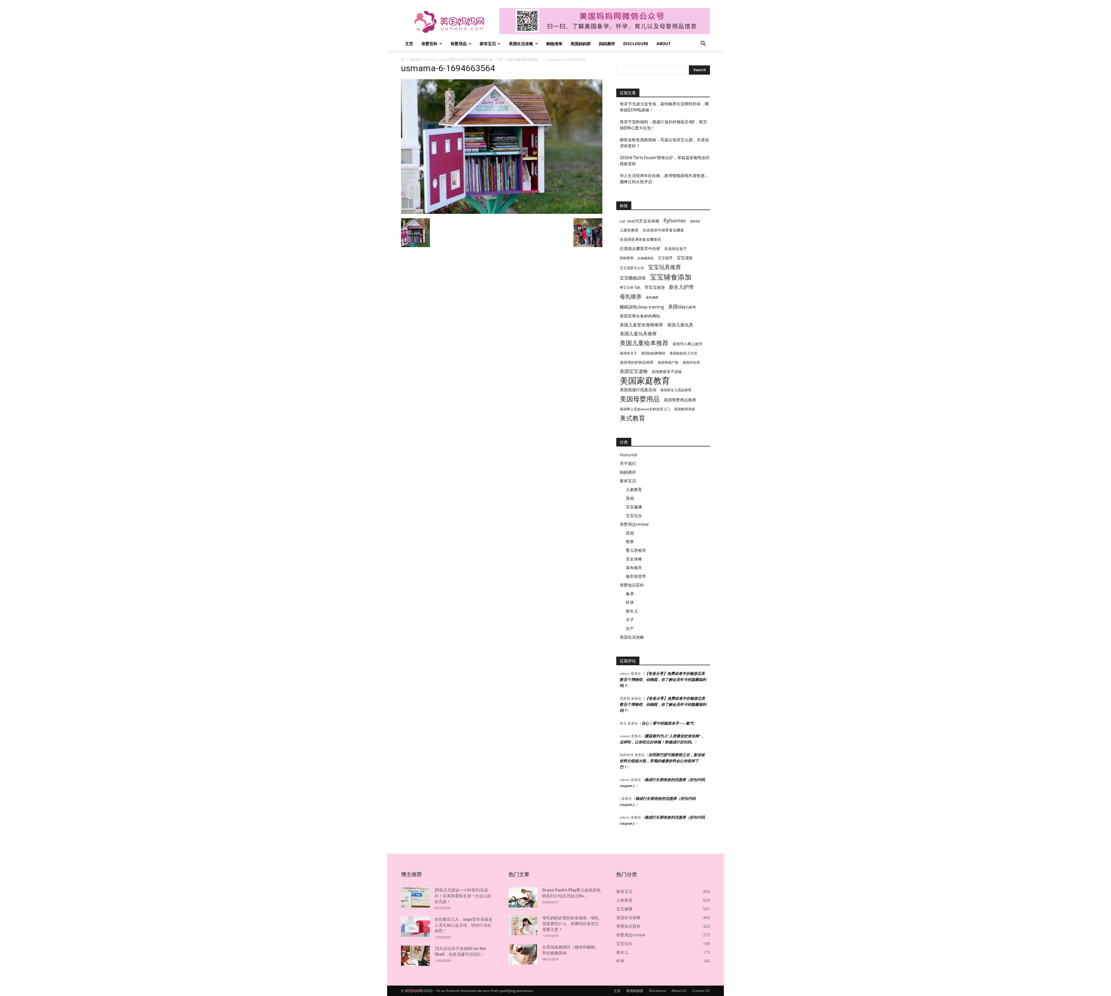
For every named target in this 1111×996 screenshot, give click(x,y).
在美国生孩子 (675, 248)
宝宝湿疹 (685, 257)
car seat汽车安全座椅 (639, 221)
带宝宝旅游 (655, 287)
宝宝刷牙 (665, 258)
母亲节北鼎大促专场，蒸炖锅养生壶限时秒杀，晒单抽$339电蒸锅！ (664, 107)
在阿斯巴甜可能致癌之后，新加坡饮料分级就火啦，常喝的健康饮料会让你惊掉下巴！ (662, 760)
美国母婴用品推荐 (680, 400)
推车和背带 (636, 576)
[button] (703, 44)
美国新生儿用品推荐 (675, 390)
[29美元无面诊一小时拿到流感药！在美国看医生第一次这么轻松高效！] (415, 897)
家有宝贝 (488, 43)
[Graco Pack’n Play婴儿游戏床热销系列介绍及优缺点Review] (523, 897)
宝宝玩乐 (634, 515)
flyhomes (674, 221)
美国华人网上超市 (687, 343)
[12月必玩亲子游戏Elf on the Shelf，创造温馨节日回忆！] (415, 956)
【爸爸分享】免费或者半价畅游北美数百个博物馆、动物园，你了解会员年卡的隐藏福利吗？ (663, 679)
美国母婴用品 (640, 399)
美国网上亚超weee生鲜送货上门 (645, 409)
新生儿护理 (681, 287)
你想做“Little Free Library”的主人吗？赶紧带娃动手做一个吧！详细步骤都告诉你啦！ (475, 59)
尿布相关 (634, 567)
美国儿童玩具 (680, 325)
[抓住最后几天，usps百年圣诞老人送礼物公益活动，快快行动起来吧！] (415, 926)
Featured (628, 454)
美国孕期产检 (668, 362)
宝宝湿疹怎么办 (632, 268)
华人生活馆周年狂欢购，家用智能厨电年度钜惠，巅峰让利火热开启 (664, 178)
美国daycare (682, 307)
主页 (409, 43)
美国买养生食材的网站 (640, 316)
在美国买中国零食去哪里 (663, 230)
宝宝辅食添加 (670, 277)
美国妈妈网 (413, 990)
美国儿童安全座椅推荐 (641, 325)
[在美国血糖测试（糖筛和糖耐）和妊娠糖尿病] (523, 954)
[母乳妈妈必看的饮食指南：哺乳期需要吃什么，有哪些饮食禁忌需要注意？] (523, 925)
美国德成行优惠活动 (638, 389)
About (663, 43)
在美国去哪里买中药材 (640, 248)
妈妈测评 (607, 43)
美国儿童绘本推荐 (644, 343)
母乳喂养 (631, 296)
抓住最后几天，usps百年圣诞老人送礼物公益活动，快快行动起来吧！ (463, 925)
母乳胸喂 (652, 297)
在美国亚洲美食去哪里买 (640, 239)
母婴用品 (458, 43)
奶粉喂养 (627, 258)
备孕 (630, 593)
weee (695, 221)
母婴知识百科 (632, 585)
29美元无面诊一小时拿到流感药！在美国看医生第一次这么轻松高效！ (463, 896)
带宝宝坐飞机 (630, 287)
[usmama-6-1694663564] (501, 212)
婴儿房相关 (636, 550)
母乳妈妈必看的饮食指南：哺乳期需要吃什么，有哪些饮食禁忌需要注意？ (570, 924)
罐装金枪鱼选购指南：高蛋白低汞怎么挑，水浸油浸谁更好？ (664, 142)
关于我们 (628, 463)
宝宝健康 (634, 507)
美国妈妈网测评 (653, 353)
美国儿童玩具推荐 (638, 334)
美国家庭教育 (645, 381)
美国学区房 (691, 362)
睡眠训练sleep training (642, 307)
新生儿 (632, 611)
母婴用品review (634, 524)
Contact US (701, 990)
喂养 (630, 541)
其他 (630, 498)
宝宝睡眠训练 (633, 278)
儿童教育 (634, 489)
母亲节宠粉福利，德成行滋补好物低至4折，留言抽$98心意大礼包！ (663, 125)
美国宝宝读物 (634, 371)
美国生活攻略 (521, 43)
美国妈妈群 (581, 43)
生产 (630, 628)
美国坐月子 (628, 353)
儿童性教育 (629, 230)
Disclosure (635, 43)
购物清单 (554, 43)
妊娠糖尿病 (646, 258)
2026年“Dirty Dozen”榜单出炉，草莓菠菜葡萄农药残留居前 (665, 160)
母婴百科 (429, 43)
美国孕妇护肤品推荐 (637, 362)
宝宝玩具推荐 (664, 267)
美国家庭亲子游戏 (667, 371)
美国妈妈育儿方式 (683, 353)
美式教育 (632, 418)
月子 (630, 619)
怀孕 (630, 602)
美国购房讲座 (684, 409)
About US (679, 990)
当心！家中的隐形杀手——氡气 (667, 723)
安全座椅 (634, 559)
